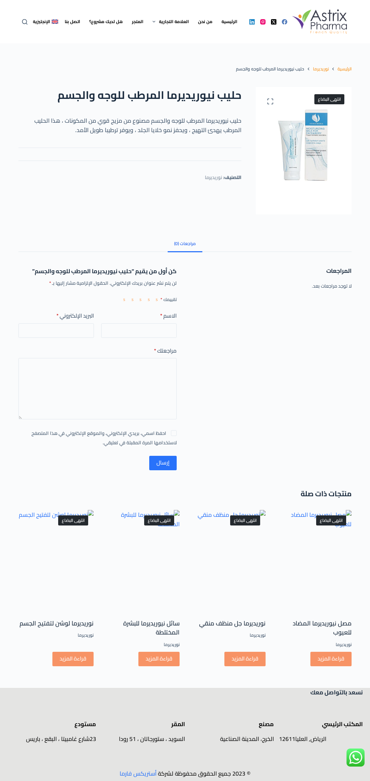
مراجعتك (165, 350)
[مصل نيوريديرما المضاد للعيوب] (314, 560)
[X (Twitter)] (273, 22)
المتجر (137, 21)
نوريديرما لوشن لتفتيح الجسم (57, 623)
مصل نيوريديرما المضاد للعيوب (322, 628)
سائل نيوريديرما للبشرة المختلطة (151, 628)
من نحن (205, 21)
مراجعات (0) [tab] (185, 243)
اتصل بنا (72, 21)
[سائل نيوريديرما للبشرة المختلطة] (142, 560)
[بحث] (24, 22)
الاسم (168, 315)
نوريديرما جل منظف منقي (232, 623)
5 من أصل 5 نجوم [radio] (122, 299)
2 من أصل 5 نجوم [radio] (146, 299)
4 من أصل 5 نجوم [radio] (130, 299)
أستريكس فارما (138, 773)
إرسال (162, 462)
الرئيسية (229, 21)
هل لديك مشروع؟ (106, 21)
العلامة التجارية (174, 21)
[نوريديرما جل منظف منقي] (228, 560)
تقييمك (168, 299)
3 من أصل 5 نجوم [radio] (138, 299)
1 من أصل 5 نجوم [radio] (155, 299)
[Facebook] (284, 22)
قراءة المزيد (331, 658)
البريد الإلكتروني (75, 315)
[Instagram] (263, 22)
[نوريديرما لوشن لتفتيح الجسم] (56, 560)
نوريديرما (213, 177)
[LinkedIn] (252, 22)
